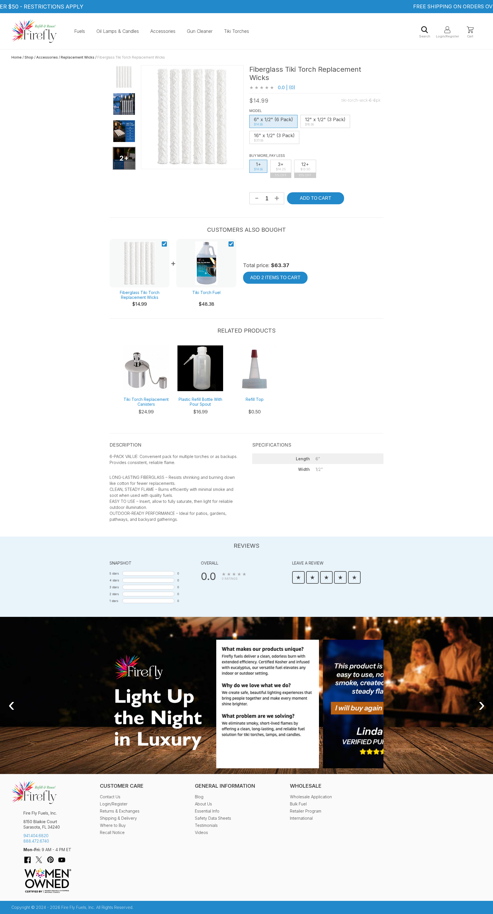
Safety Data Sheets (213, 818)
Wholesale (306, 786)
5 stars (114, 573)
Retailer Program (305, 811)
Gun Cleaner (200, 31)
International (301, 818)
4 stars (114, 580)
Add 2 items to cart (275, 277)
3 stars (114, 587)
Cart (470, 36)
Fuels (79, 31)
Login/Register (447, 36)
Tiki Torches (236, 31)
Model (255, 111)
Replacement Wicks (77, 57)
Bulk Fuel (298, 803)
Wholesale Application (311, 796)
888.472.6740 (36, 841)
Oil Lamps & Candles (117, 31)
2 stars (114, 594)
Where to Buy (113, 825)
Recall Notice (112, 832)
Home (16, 57)
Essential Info (207, 811)
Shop (29, 57)
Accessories (162, 31)
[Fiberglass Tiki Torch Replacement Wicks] (124, 77)
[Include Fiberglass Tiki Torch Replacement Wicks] (164, 244)
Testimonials (206, 825)
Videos (201, 832)
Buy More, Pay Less (267, 155)
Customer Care (122, 786)
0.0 (208, 576)
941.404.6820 (36, 835)
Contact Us (110, 796)
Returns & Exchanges (120, 811)
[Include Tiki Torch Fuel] (231, 244)
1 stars (114, 601)
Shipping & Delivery (118, 818)
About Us (203, 803)
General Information (225, 786)
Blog (199, 796)
